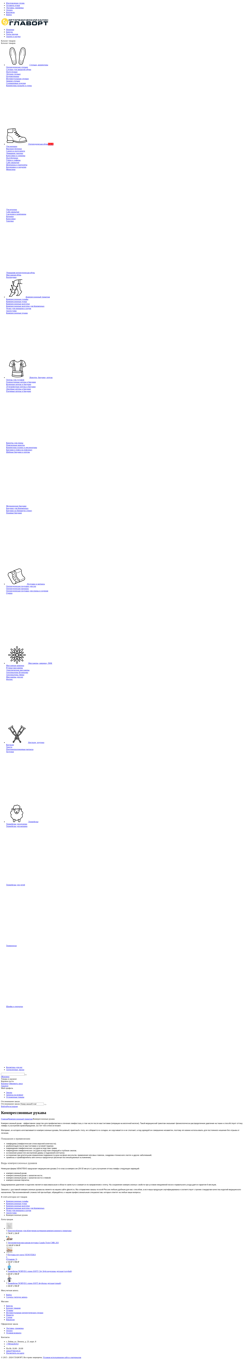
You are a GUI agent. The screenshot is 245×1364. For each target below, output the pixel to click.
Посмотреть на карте (15, 1353)
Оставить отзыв (13, 5)
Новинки (10, 29)
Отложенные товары (15, 1097)
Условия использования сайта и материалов (62, 1357)
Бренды (9, 32)
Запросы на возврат (14, 1095)
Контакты (10, 12)
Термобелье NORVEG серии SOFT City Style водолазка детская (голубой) (40, 1271)
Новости (10, 1315)
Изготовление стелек (15, 3)
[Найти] (26, 1074)
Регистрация (12, 1106)
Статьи (9, 1317)
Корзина (4, 1083)
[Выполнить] (45, 1104)
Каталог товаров (13, 1308)
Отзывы (9, 1310)
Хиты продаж (12, 34)
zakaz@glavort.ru (13, 1351)
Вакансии (10, 1320)
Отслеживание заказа (10, 1104)
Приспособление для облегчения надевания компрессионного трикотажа (39, 1231)
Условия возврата (13, 1333)
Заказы (9, 1092)
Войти (9, 15)
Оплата (9, 10)
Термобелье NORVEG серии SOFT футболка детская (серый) (34, 1283)
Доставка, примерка (15, 8)
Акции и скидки (13, 36)
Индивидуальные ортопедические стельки (24, 1313)
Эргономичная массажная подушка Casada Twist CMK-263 (33, 1243)
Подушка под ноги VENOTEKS (22, 1255)
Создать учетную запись (16, 1297)
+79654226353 (12, 1344)
